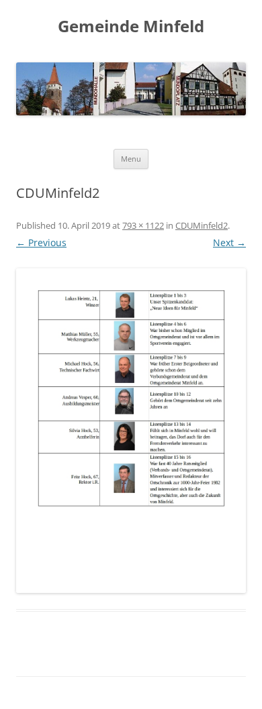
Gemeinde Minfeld (131, 26)
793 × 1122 (143, 225)
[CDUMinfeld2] (131, 430)
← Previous (41, 242)
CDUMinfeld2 (201, 225)
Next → (229, 242)
